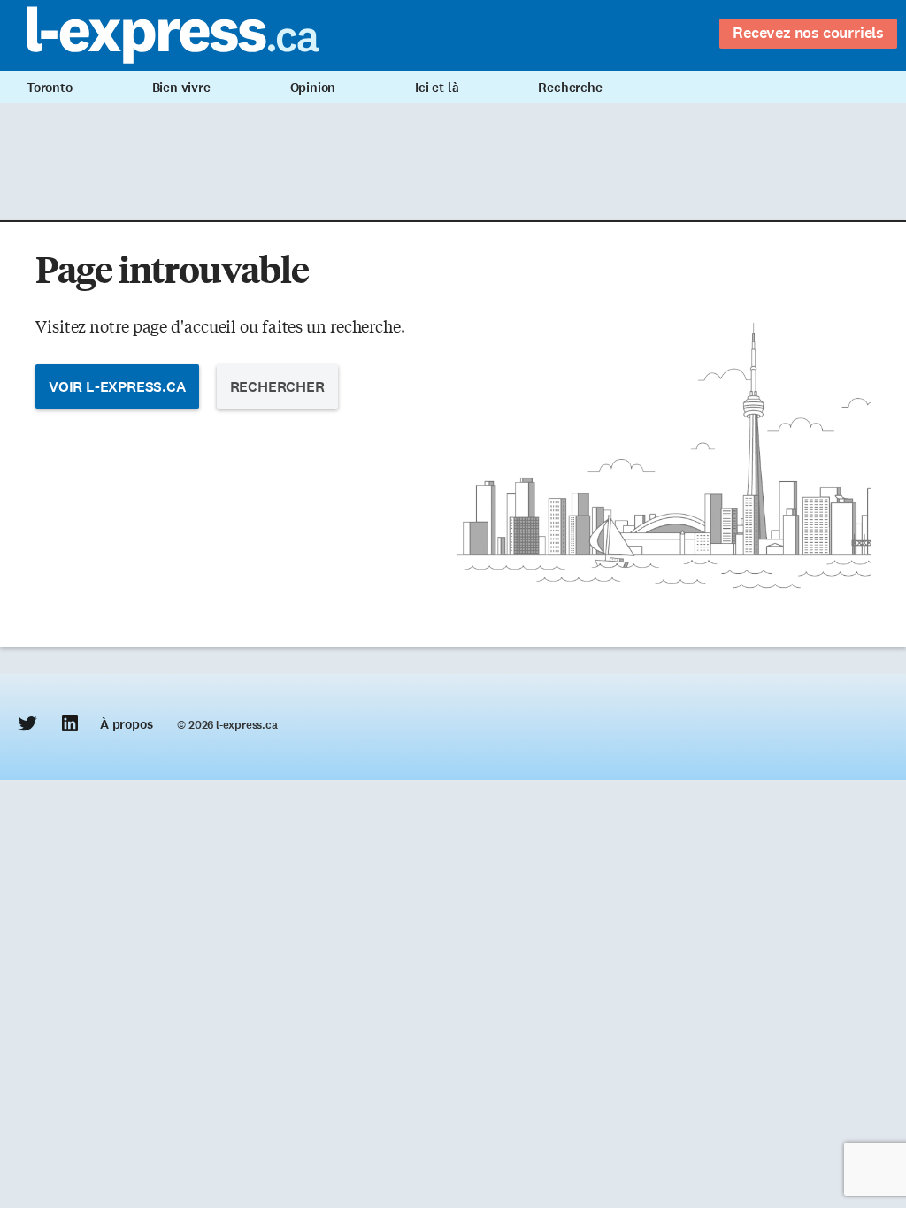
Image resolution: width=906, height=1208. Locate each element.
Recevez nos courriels (808, 32)
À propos (126, 724)
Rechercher (277, 386)
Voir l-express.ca (117, 386)
